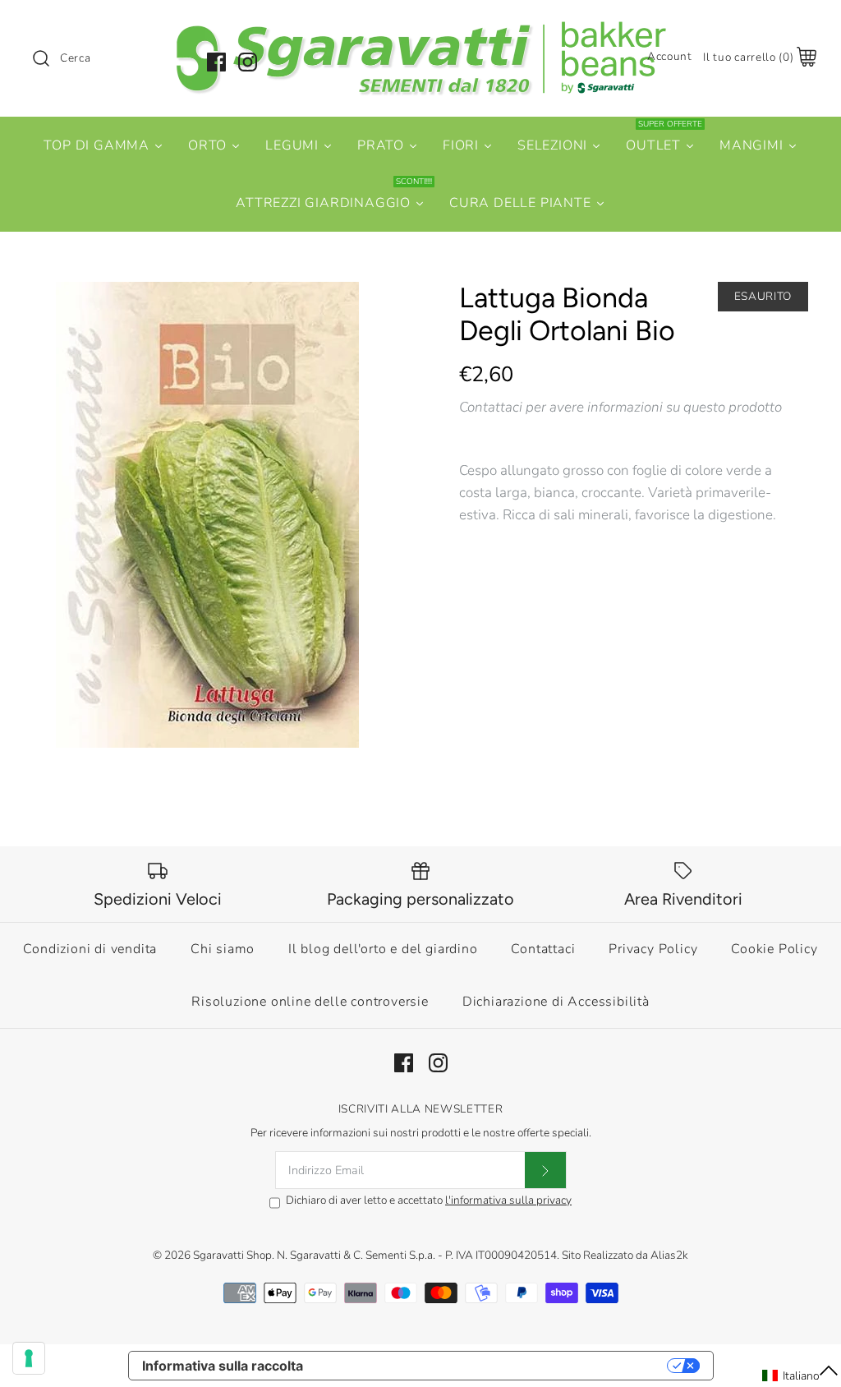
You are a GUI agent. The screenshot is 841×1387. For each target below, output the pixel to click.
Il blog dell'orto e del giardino (383, 949)
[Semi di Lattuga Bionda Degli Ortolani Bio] (207, 515)
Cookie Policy (774, 949)
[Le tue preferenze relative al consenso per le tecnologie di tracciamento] (28, 1358)
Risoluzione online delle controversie (310, 1002)
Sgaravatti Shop (232, 1255)
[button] (801, 1375)
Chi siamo (223, 949)
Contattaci (543, 949)
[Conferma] (545, 1170)
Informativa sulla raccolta (222, 1365)
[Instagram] (247, 62)
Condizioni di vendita (90, 949)
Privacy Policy (653, 949)
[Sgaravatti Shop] (420, 27)
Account (669, 56)
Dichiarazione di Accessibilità (556, 1002)
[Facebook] (216, 62)
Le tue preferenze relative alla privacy (493, 1365)
